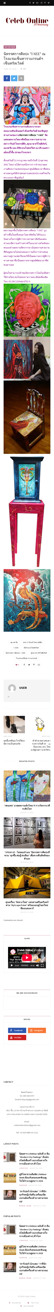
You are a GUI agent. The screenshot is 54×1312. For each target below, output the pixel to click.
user (23, 688)
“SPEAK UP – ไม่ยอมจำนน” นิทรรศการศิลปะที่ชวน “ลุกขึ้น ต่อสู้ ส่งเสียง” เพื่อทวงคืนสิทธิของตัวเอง (27, 855)
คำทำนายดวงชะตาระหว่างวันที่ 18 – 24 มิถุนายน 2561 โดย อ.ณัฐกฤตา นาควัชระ (40, 745)
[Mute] (37, 965)
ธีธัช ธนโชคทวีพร (31, 648)
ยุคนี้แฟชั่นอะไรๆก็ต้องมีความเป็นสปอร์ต (14, 742)
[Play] (11, 965)
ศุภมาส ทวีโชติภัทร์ (39, 653)
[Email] (39, 665)
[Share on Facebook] (7, 78)
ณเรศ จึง (14, 642)
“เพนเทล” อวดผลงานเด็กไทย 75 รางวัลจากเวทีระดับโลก (27, 807)
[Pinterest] (34, 665)
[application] (27, 957)
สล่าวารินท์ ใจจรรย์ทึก (32, 642)
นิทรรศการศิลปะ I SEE (15, 653)
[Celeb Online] (27, 21)
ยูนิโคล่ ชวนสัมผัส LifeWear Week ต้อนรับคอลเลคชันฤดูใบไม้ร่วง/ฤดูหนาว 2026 (33, 1177)
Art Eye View (10, 47)
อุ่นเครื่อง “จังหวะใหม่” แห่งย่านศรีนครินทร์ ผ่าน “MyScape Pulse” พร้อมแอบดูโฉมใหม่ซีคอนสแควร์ (27, 905)
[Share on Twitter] (14, 78)
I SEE (16, 648)
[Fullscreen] (42, 965)
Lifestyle (23, 1168)
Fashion (23, 1185)
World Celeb (25, 1206)
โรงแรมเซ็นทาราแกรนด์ (26, 658)
